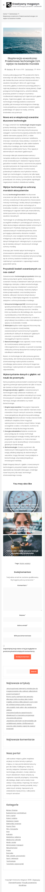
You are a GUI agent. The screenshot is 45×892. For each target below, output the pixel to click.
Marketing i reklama (13, 837)
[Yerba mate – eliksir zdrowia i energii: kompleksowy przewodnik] (22, 545)
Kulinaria (9, 834)
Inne (8, 832)
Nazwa (22, 615)
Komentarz (22, 585)
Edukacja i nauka (12, 821)
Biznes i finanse (11, 810)
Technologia (13, 14)
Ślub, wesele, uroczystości (15, 856)
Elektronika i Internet (13, 824)
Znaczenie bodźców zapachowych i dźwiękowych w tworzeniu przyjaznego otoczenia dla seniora (20, 715)
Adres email (22, 625)
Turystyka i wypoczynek (15, 864)
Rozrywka (9, 853)
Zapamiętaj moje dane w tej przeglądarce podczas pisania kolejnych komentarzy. (20, 650)
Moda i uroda (11, 842)
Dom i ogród (10, 816)
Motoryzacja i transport (14, 845)
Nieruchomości (11, 848)
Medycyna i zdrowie (13, 840)
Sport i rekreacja (12, 858)
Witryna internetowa (22, 636)
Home (5, 14)
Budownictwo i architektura (16, 813)
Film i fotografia (12, 829)
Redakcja (10, 69)
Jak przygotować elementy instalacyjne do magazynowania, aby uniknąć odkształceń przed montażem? (22, 691)
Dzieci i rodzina (11, 818)
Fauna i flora (10, 826)
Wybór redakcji (25, 563)
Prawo (8, 850)
